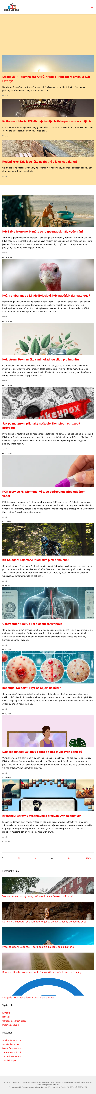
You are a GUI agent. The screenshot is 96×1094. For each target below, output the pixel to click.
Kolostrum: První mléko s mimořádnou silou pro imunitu (40, 359)
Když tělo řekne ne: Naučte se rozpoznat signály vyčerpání (42, 231)
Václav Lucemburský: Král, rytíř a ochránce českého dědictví (37, 896)
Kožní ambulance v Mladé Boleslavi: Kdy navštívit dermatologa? (46, 295)
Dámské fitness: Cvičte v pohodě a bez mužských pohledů (42, 751)
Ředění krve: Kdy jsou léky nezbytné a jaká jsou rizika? (39, 161)
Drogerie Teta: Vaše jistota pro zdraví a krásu (28, 997)
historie (5, 95)
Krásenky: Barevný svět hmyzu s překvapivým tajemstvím (41, 816)
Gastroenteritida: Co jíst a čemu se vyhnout (32, 624)
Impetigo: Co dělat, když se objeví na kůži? (31, 688)
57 (69, 858)
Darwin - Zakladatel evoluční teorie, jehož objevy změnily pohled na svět (44, 921)
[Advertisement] (48, 37)
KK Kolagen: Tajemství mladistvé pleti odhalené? (35, 560)
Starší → (90, 858)
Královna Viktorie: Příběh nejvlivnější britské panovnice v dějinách (48, 121)
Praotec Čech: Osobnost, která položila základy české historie (38, 946)
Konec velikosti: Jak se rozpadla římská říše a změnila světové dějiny (42, 972)
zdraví (4, 176)
